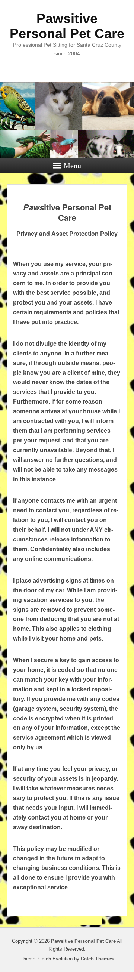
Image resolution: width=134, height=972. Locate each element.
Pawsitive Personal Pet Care (67, 26)
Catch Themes (97, 959)
